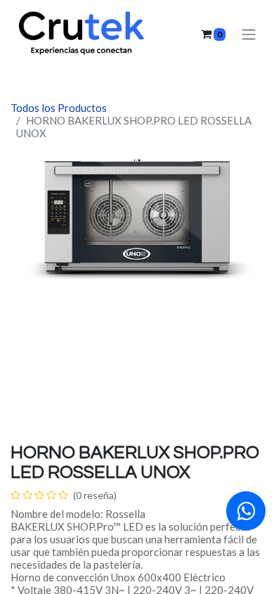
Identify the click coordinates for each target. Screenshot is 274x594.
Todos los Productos (59, 107)
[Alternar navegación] (248, 34)
